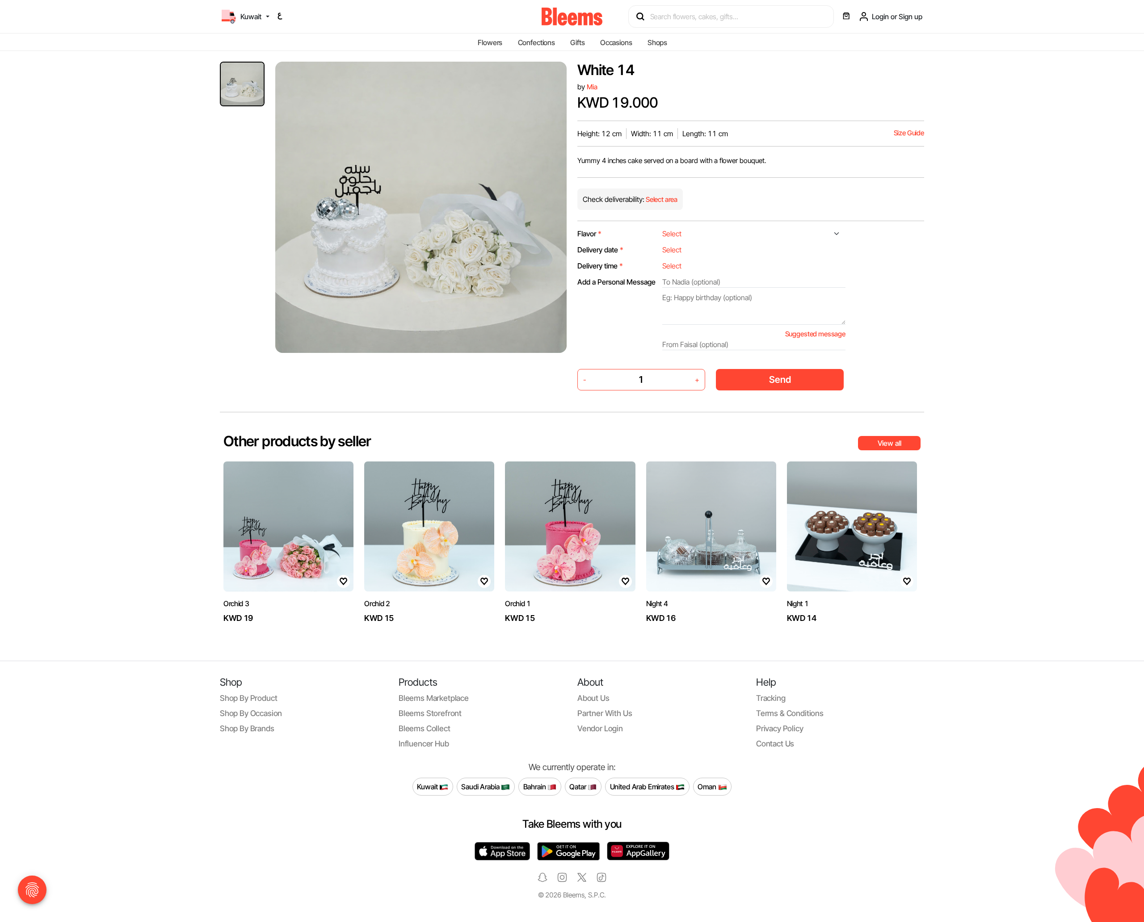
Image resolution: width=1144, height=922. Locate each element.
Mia (592, 87)
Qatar (578, 786)
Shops (657, 42)
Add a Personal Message (616, 281)
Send (780, 379)
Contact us (775, 743)
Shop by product (248, 698)
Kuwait (428, 786)
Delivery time (600, 265)
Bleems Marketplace (434, 698)
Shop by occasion (251, 713)
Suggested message (815, 334)
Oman (708, 786)
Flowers (490, 42)
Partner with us (604, 713)
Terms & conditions (790, 713)
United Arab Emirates (643, 786)
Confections (536, 42)
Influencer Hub (424, 743)
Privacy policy (779, 728)
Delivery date (600, 249)
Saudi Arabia (481, 786)
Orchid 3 (236, 603)
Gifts (577, 42)
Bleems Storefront (430, 713)
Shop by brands (247, 728)
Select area (660, 199)
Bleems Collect (424, 728)
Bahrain (535, 786)
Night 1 (798, 603)
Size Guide (909, 133)
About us (593, 698)
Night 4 (657, 603)
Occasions (616, 42)
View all (889, 443)
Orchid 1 (517, 603)
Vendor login (600, 728)
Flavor (589, 233)
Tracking (771, 698)
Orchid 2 (377, 603)
